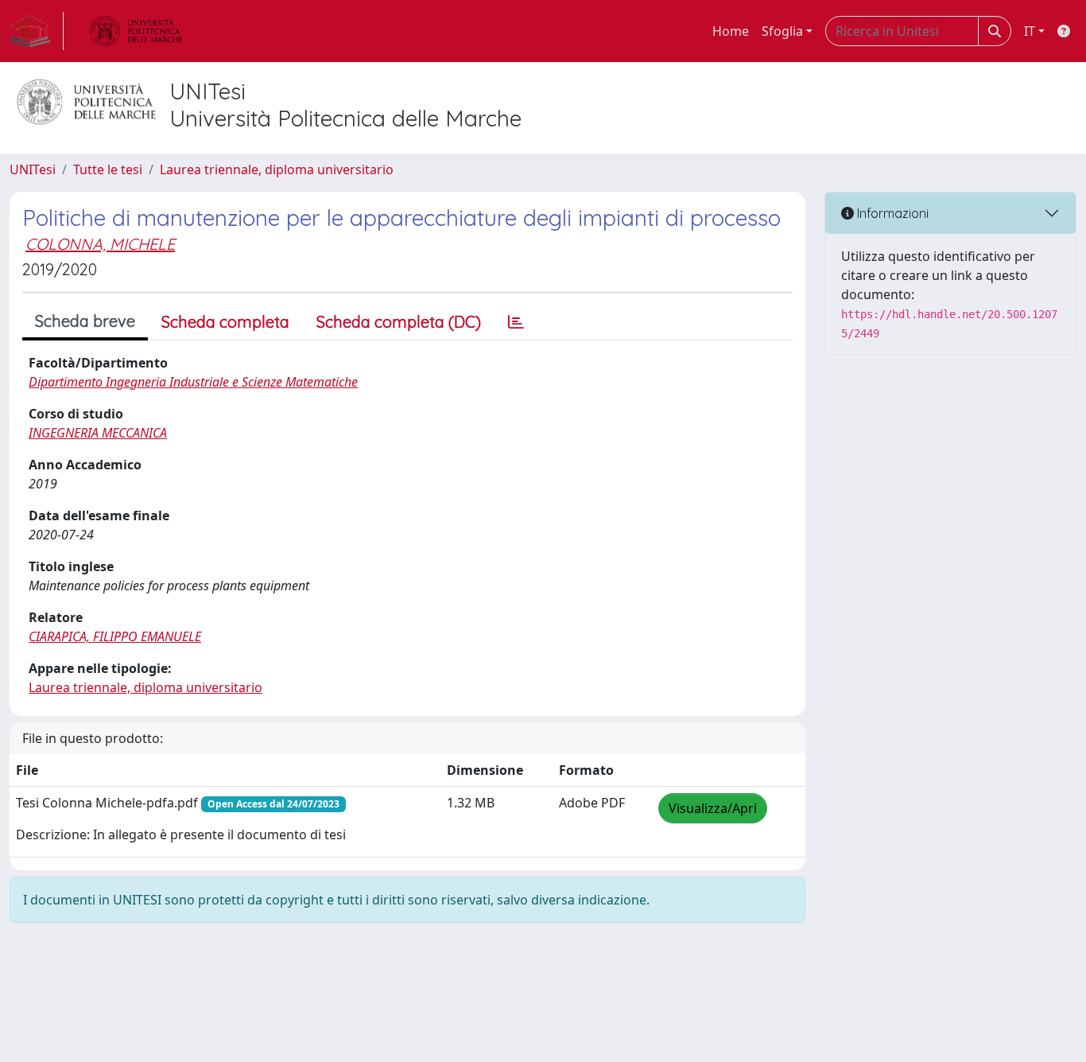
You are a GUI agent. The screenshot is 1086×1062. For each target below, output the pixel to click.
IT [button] (1029, 31)
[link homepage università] (136, 31)
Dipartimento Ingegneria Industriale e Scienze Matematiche (193, 382)
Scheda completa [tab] (225, 322)
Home (730, 31)
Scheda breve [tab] (85, 321)
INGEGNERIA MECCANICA (98, 433)
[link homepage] (37, 31)
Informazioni (891, 213)
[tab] (516, 322)
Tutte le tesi (107, 169)
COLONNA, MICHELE (100, 244)
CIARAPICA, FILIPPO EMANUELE (115, 636)
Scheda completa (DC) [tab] (398, 322)
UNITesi (33, 169)
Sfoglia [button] (782, 31)
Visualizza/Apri (713, 808)
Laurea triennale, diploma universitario (277, 169)
